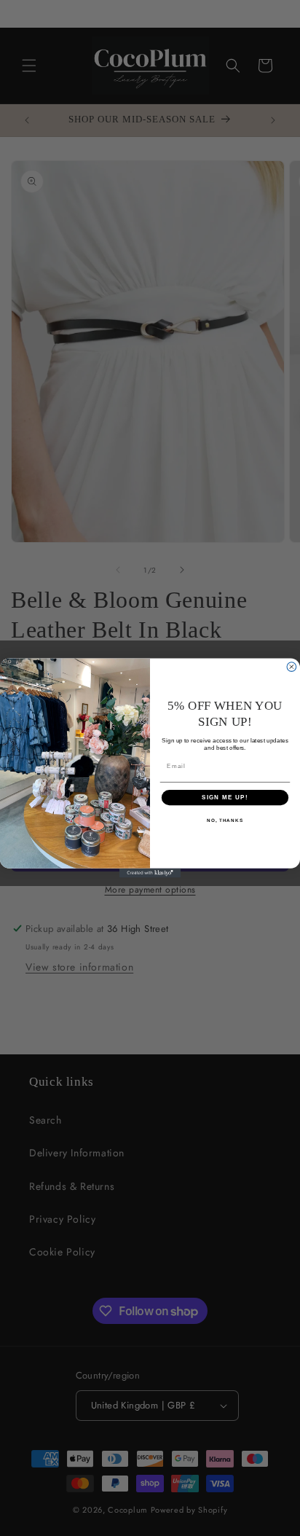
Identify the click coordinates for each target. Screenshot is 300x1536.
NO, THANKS (225, 820)
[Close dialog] (291, 667)
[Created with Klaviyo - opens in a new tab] (150, 873)
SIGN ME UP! (225, 797)
